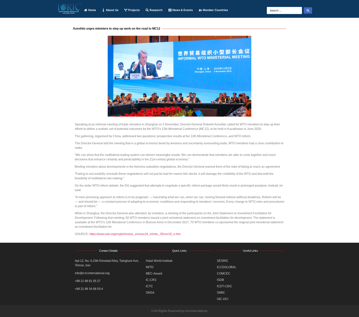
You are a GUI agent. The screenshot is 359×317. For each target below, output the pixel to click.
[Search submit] (308, 10)
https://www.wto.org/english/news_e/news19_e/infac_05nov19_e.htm (135, 234)
